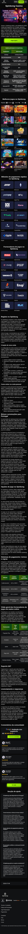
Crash (16, 102)
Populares (3, 102)
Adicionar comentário (14, 736)
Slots (23, 102)
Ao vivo (10, 102)
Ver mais (14, 785)
